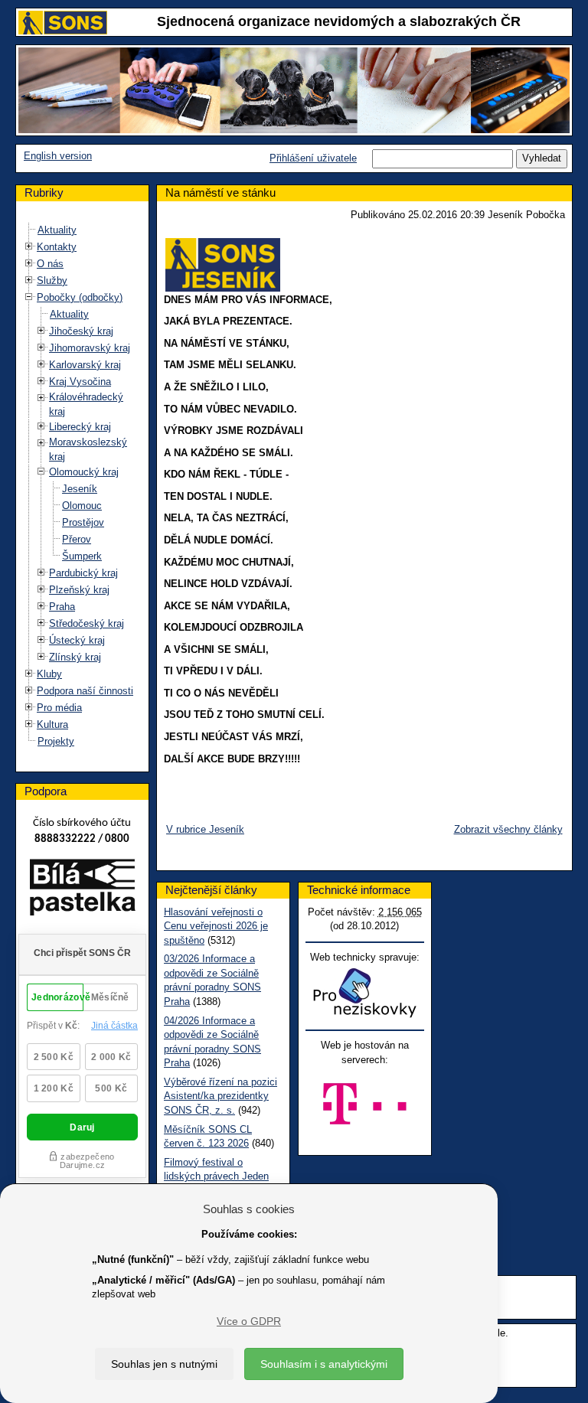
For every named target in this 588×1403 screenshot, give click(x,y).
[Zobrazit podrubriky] (29, 247)
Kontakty (57, 247)
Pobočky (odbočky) (79, 297)
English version (58, 156)
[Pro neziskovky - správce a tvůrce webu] (364, 992)
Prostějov (83, 522)
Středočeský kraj (86, 623)
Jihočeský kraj (81, 331)
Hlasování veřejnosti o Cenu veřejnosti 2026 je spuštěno (216, 926)
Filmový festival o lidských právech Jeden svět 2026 (216, 1176)
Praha (62, 606)
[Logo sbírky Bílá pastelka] (82, 890)
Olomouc (82, 505)
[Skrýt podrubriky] (29, 297)
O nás (50, 263)
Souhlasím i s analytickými (323, 1364)
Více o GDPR (249, 1321)
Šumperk (82, 556)
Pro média (59, 707)
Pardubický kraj (83, 573)
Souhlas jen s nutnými (164, 1364)
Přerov (76, 539)
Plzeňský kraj (79, 589)
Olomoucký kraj (84, 472)
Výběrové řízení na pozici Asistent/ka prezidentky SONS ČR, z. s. (220, 1096)
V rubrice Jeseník (205, 829)
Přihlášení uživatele (313, 158)
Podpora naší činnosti (85, 691)
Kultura (52, 724)
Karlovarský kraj (85, 364)
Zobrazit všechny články (508, 829)
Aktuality (57, 230)
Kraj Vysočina (80, 381)
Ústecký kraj (77, 640)
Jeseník (79, 488)
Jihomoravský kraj (89, 348)
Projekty (56, 741)
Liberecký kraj (80, 426)
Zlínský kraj (75, 657)
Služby (52, 280)
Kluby (49, 674)
